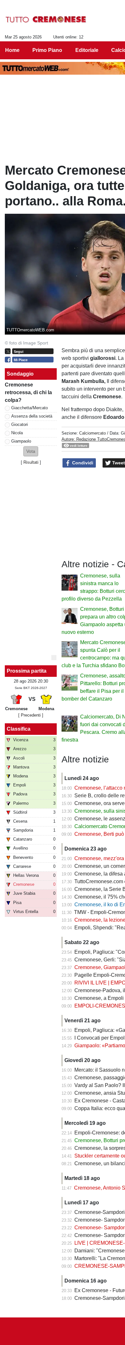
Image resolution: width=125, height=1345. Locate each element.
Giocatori (19, 424)
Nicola (17, 432)
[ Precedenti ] (30, 715)
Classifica (18, 729)
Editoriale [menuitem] (86, 50)
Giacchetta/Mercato (29, 407)
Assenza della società (31, 416)
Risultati (30, 462)
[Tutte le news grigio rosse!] (46, 19)
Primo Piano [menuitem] (47, 50)
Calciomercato (92, 433)
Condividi (82, 462)
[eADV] (53, 657)
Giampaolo (21, 441)
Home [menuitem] (12, 50)
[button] (30, 451)
